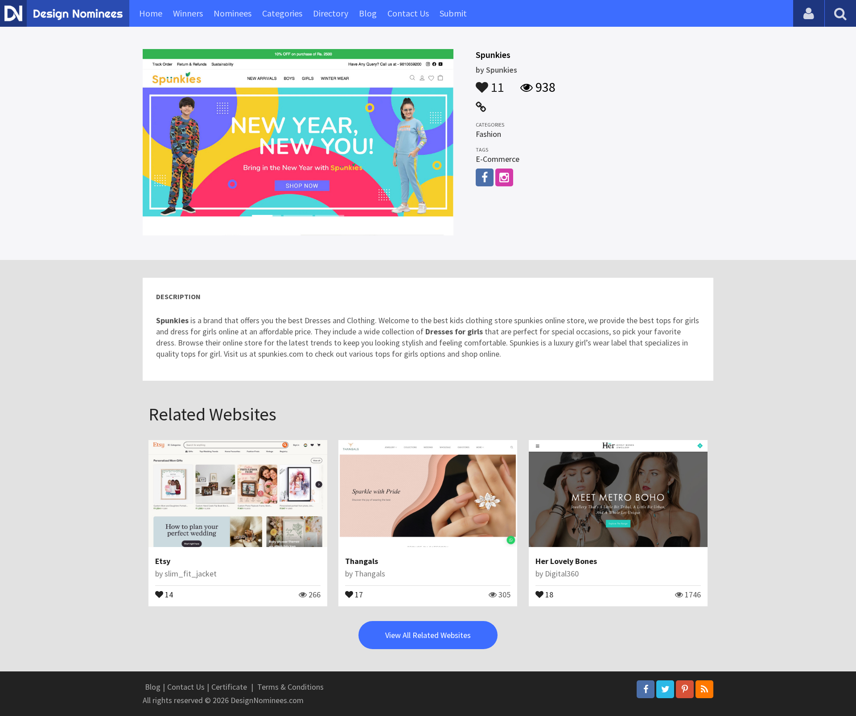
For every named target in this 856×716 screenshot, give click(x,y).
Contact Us (408, 13)
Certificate (229, 687)
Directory (330, 13)
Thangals (361, 561)
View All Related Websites (428, 635)
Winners (188, 13)
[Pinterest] (685, 689)
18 (548, 593)
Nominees (232, 13)
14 (168, 593)
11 (496, 82)
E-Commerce (497, 159)
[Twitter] (665, 689)
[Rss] (704, 689)
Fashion (488, 134)
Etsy (162, 561)
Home (150, 13)
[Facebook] (645, 689)
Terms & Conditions (290, 687)
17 (358, 593)
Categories (282, 13)
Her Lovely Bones (566, 561)
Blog (368, 13)
